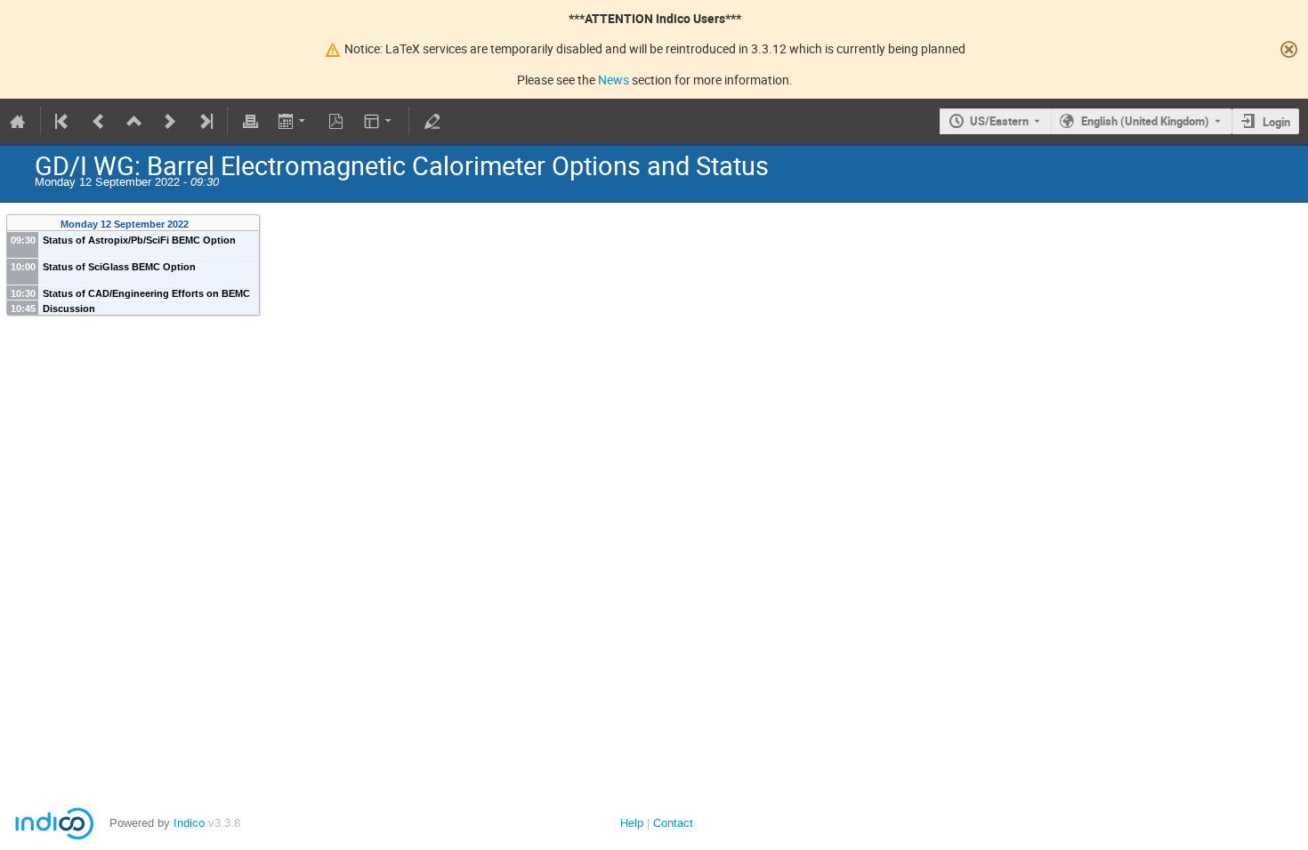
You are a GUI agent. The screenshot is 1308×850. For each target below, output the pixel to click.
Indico (189, 822)
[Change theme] (379, 121)
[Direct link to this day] (201, 224)
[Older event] (99, 121)
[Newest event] (204, 121)
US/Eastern (999, 121)
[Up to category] (134, 121)
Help (631, 822)
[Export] (293, 121)
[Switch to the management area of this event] (431, 121)
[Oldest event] (63, 121)
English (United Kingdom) (1145, 121)
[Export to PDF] (336, 121)
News (613, 79)
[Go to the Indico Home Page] (18, 121)
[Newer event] (170, 121)
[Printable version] (250, 121)
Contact (673, 822)
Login (1276, 122)
